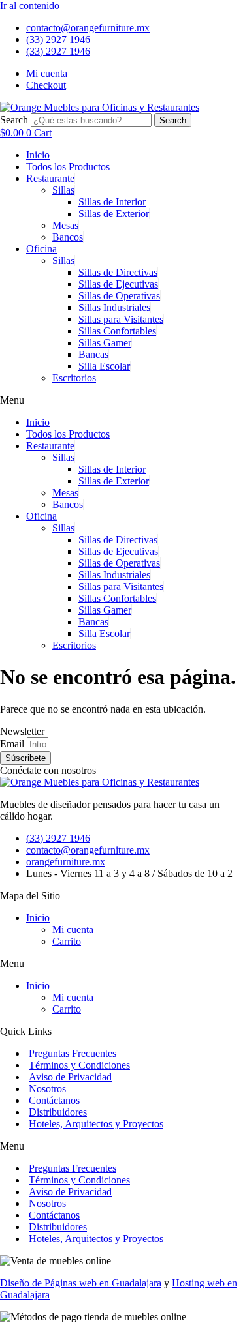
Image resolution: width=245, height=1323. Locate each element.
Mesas (65, 225)
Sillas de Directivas (117, 272)
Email (13, 743)
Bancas (93, 354)
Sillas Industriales (114, 307)
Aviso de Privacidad (70, 1076)
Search (14, 119)
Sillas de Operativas (119, 295)
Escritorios (74, 377)
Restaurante (50, 178)
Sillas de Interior (112, 201)
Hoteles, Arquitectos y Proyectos (96, 1123)
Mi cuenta (72, 929)
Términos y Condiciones (79, 1065)
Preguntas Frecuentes (72, 1053)
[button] (122, 400)
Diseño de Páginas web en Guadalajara (80, 1282)
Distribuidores (58, 1112)
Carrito (66, 941)
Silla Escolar (104, 366)
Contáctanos (54, 1100)
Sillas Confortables (117, 330)
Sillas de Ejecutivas (118, 284)
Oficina (41, 248)
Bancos (67, 237)
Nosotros (47, 1088)
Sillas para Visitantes (120, 319)
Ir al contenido (29, 5)
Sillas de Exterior (113, 213)
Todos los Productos (68, 166)
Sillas (63, 190)
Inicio (38, 154)
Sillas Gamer (104, 342)
